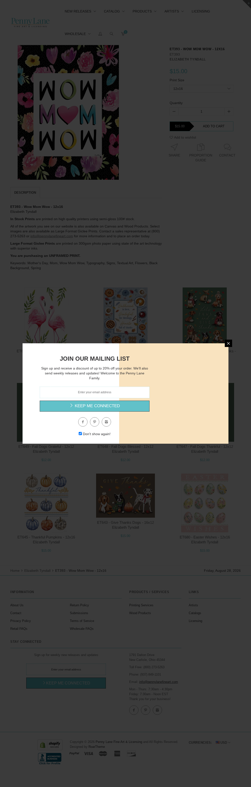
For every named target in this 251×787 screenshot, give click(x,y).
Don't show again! (97, 434)
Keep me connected (97, 406)
